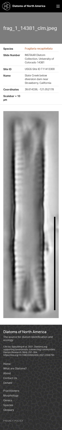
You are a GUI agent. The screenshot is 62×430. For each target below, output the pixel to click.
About (7, 373)
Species (8, 405)
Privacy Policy (13, 420)
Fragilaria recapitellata (39, 48)
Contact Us (10, 378)
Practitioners (11, 390)
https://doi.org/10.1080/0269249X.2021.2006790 (28, 355)
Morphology (10, 395)
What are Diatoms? (15, 368)
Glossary (8, 410)
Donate (7, 382)
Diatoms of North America (28, 6)
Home (7, 363)
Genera (7, 400)
